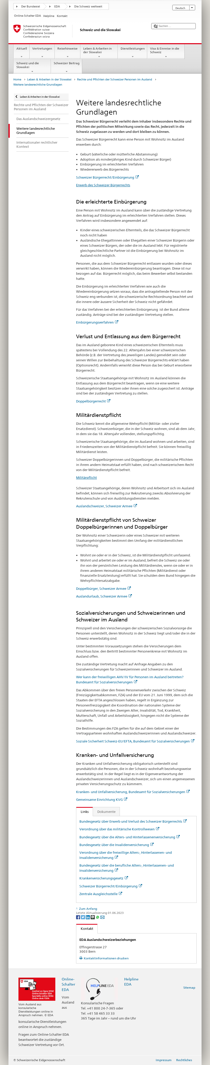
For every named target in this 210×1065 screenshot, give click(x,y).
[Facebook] (78, 917)
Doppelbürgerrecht (91, 401)
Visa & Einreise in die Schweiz (164, 50)
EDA (57, 6)
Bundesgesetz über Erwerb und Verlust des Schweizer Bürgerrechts (130, 821)
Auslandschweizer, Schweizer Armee (104, 506)
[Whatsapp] (98, 917)
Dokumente (106, 812)
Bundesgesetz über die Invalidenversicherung (114, 845)
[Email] (102, 917)
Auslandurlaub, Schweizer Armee (101, 596)
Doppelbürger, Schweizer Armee (101, 588)
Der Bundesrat (30, 6)
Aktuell (21, 48)
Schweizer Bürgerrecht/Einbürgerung (105, 177)
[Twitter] (83, 917)
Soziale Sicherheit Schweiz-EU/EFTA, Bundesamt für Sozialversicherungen (133, 741)
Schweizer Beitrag (66, 63)
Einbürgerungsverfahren (95, 322)
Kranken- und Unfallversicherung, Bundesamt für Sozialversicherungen (130, 792)
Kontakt (84, 928)
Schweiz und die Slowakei (27, 65)
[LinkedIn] (88, 917)
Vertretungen (42, 48)
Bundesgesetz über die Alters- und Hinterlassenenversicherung (127, 837)
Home (17, 79)
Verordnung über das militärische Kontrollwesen (117, 829)
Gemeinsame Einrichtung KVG (99, 799)
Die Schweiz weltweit (88, 6)
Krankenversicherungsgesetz (101, 878)
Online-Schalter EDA (68, 984)
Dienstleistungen (133, 48)
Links (82, 812)
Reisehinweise (67, 48)
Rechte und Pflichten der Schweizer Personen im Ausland (114, 79)
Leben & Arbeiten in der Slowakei (97, 50)
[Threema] (93, 917)
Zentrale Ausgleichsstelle (98, 894)
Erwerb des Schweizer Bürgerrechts (103, 185)
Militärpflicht (86, 477)
